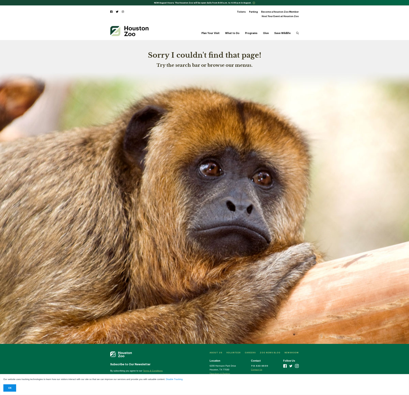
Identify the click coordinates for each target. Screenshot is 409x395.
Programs (251, 33)
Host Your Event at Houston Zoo (280, 16)
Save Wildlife (282, 33)
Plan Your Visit (210, 33)
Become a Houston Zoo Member (280, 12)
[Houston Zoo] (129, 31)
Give (266, 33)
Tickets (241, 12)
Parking (253, 12)
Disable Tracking (174, 379)
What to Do (232, 33)
